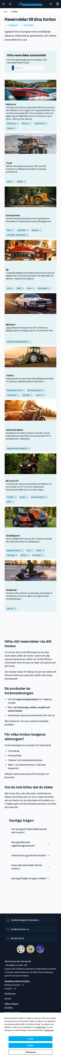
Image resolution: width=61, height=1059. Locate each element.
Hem (5, 12)
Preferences (30, 1052)
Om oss (8, 998)
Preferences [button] (49, 1030)
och (21, 981)
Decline (30, 1046)
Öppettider (9, 981)
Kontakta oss (10, 993)
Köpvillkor (9, 1007)
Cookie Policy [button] (41, 1027)
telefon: (26, 981)
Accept (30, 1039)
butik (16, 981)
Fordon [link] (14, 12)
